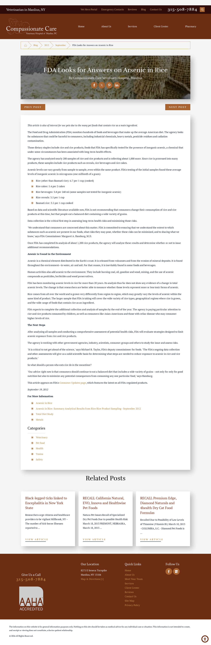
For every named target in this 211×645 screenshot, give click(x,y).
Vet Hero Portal (89, 9)
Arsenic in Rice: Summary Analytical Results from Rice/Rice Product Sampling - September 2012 (88, 408)
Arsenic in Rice (44, 403)
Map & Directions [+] (92, 579)
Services (132, 26)
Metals (39, 419)
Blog (143, 9)
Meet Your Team (134, 579)
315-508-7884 (183, 9)
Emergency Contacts (112, 9)
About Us (106, 26)
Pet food (40, 443)
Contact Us (156, 9)
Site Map (129, 600)
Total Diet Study (44, 414)
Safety (39, 459)
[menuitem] (81, 26)
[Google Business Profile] (176, 571)
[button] (205, 639)
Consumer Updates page (73, 382)
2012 (46, 45)
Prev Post (33, 107)
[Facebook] (168, 571)
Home (81, 26)
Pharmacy (190, 26)
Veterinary (42, 437)
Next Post (178, 107)
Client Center (161, 26)
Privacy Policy (132, 605)
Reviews (132, 9)
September (60, 45)
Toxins (39, 454)
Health (39, 448)
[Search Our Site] (202, 9)
